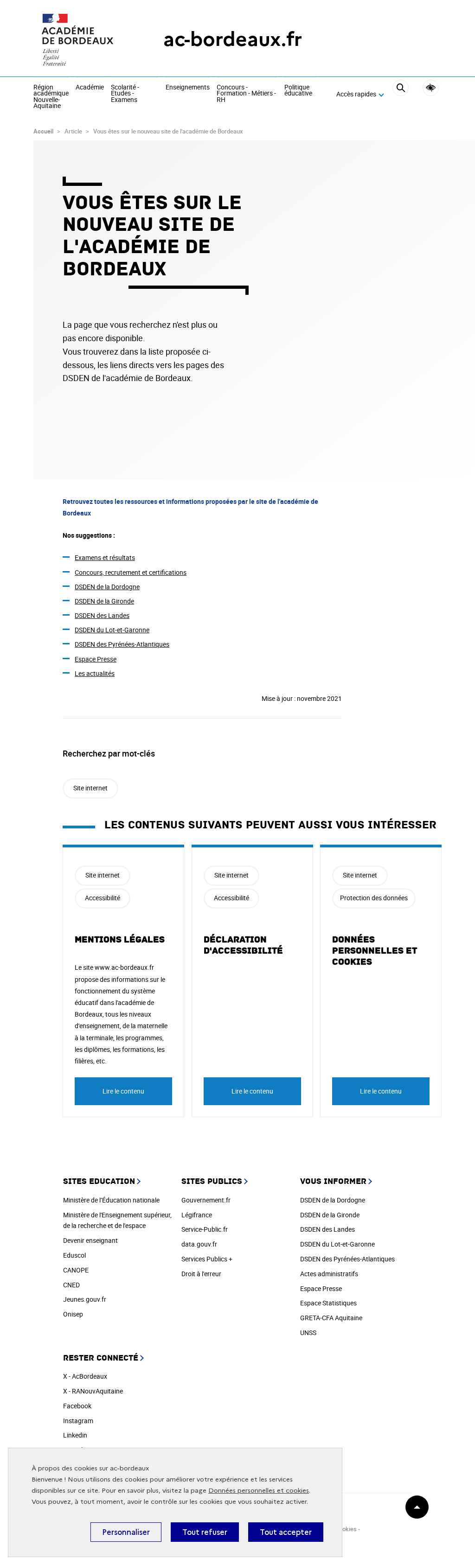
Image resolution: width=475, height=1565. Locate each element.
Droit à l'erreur (201, 1273)
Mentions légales (120, 939)
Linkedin (75, 1435)
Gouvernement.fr (206, 1200)
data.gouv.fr (199, 1244)
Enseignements (188, 87)
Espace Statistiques (328, 1302)
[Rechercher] (400, 94)
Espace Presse (95, 659)
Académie (90, 87)
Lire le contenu (123, 1091)
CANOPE (76, 1270)
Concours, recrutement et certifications (130, 572)
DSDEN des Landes (102, 615)
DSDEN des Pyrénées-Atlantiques (122, 644)
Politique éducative (298, 90)
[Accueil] (79, 39)
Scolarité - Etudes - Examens (125, 93)
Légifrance (196, 1214)
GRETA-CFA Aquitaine (331, 1317)
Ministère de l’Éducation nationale (111, 1200)
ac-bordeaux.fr (232, 39)
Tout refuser (204, 1532)
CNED (71, 1284)
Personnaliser (126, 1532)
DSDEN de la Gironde (104, 601)
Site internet (90, 787)
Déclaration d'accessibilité (243, 945)
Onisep (73, 1314)
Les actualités (95, 673)
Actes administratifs (329, 1273)
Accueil (43, 131)
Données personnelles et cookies (258, 1490)
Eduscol (74, 1255)
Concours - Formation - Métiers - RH (246, 93)
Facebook (77, 1405)
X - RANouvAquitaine (93, 1391)
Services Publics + (206, 1258)
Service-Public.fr (204, 1229)
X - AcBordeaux (85, 1376)
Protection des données (374, 897)
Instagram (78, 1420)
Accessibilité (431, 88)
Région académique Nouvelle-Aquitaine (51, 96)
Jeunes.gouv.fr (84, 1299)
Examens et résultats (105, 557)
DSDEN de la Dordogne (107, 586)
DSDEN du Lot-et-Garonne (112, 629)
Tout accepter (286, 1532)
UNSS (308, 1332)
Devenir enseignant (90, 1240)
